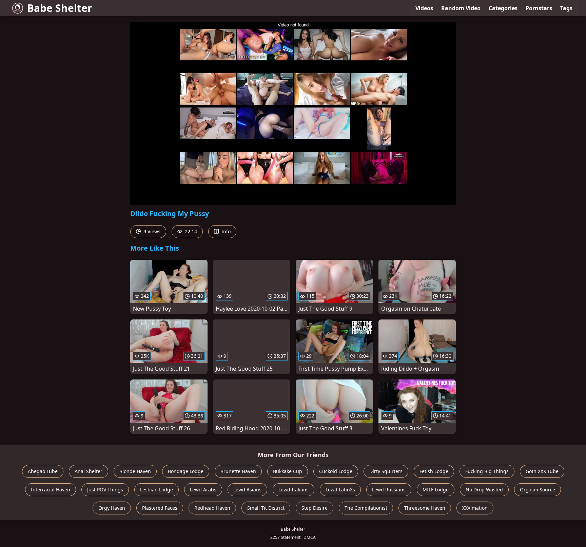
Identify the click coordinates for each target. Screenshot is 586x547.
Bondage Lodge (185, 471)
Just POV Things (105, 489)
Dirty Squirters (386, 471)
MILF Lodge (436, 489)
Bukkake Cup (287, 471)
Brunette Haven (238, 471)
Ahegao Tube (43, 471)
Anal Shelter (88, 471)
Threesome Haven (424, 508)
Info (225, 231)
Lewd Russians (389, 489)
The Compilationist (366, 508)
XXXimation (475, 508)
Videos (424, 8)
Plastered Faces (159, 508)
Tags (566, 8)
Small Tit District (266, 508)
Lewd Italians (293, 489)
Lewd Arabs (203, 489)
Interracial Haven (50, 489)
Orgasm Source (537, 489)
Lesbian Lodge (156, 489)
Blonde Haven (135, 471)
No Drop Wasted (484, 489)
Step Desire (314, 508)
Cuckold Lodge (335, 471)
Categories (503, 8)
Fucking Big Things (487, 471)
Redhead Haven (212, 508)
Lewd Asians (247, 489)
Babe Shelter (59, 8)
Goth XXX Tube (542, 471)
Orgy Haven (111, 508)
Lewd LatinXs (340, 489)
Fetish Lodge (433, 471)
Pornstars (539, 8)
